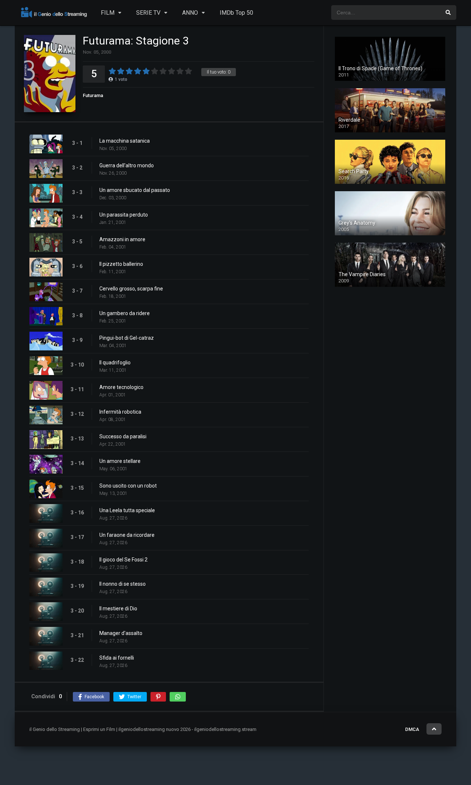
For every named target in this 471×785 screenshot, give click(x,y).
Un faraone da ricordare (127, 535)
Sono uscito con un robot (128, 486)
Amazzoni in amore (122, 239)
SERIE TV (148, 12)
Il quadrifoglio (115, 362)
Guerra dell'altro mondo (126, 165)
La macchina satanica (124, 141)
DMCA (412, 729)
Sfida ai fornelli (116, 658)
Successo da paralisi (122, 436)
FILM (107, 12)
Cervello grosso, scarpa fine (131, 289)
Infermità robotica (120, 412)
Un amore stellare (120, 461)
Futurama (93, 95)
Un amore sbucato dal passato (134, 190)
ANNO (190, 12)
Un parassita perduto (123, 215)
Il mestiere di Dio (118, 608)
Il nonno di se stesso (122, 584)
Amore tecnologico (121, 387)
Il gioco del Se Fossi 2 (123, 560)
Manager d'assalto (120, 633)
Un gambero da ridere (124, 313)
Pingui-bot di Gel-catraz (126, 338)
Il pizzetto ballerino (121, 264)
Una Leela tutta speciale (127, 510)
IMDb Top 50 (236, 12)
